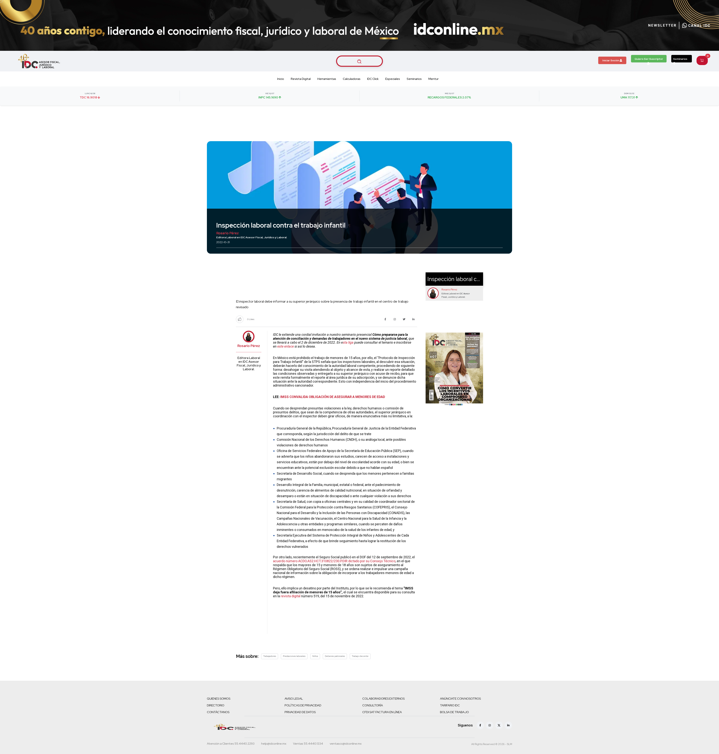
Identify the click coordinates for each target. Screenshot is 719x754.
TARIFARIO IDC (450, 705)
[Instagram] (489, 725)
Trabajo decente (360, 656)
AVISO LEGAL (294, 699)
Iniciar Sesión (611, 60)
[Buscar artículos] (359, 61)
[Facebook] (480, 725)
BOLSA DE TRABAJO (454, 712)
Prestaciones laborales (294, 656)
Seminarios (680, 59)
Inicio (280, 79)
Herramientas (326, 79)
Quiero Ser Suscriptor (649, 59)
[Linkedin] (508, 725)
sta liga (348, 342)
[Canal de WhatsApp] (696, 25)
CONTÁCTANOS (218, 712)
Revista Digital (301, 79)
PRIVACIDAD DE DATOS (300, 712)
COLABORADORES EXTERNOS (383, 699)
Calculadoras (351, 79)
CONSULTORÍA (372, 705)
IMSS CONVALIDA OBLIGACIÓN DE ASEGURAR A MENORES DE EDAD (332, 397)
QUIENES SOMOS (218, 699)
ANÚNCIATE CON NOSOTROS (460, 699)
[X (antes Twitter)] (499, 725)
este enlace (285, 346)
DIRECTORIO (215, 705)
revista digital (290, 596)
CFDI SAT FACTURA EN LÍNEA (382, 712)
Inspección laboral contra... (460, 279)
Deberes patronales (335, 656)
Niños (315, 656)
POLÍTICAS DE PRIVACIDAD (303, 705)
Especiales (392, 79)
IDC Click (373, 79)
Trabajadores (269, 656)
